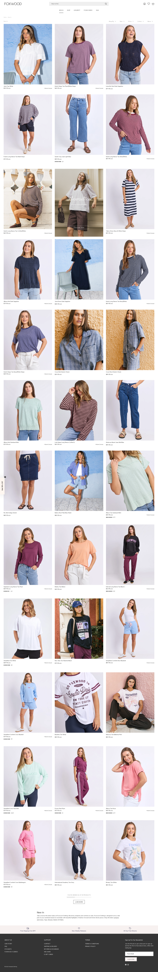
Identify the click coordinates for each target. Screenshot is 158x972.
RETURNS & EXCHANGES (51, 949)
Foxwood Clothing (13, 966)
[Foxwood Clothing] (13, 4)
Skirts (61, 920)
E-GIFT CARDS (48, 954)
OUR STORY (8, 944)
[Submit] (106, 4)
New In (9, 17)
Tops (45, 920)
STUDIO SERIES (88, 10)
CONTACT (47, 944)
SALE (97, 10)
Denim (55, 920)
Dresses (50, 920)
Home (5, 17)
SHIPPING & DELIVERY (50, 946)
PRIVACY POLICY (90, 946)
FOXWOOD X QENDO (11, 952)
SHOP (68, 10)
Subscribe (130, 959)
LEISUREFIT (77, 10)
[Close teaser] (5, 477)
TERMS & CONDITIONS (92, 944)
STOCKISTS (8, 949)
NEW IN (61, 10)
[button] (112, 21)
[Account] (144, 4)
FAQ (6, 946)
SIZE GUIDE (47, 952)
